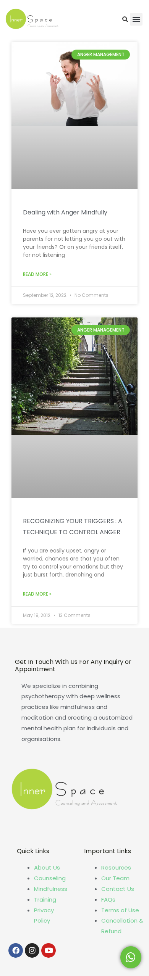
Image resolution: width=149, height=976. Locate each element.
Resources (116, 867)
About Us (47, 867)
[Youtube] (48, 950)
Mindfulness (50, 889)
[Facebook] (15, 950)
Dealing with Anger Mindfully (65, 212)
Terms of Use (120, 910)
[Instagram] (32, 950)
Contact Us (117, 889)
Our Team (115, 878)
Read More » (37, 274)
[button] (136, 19)
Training (45, 899)
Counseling (50, 878)
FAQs (108, 899)
